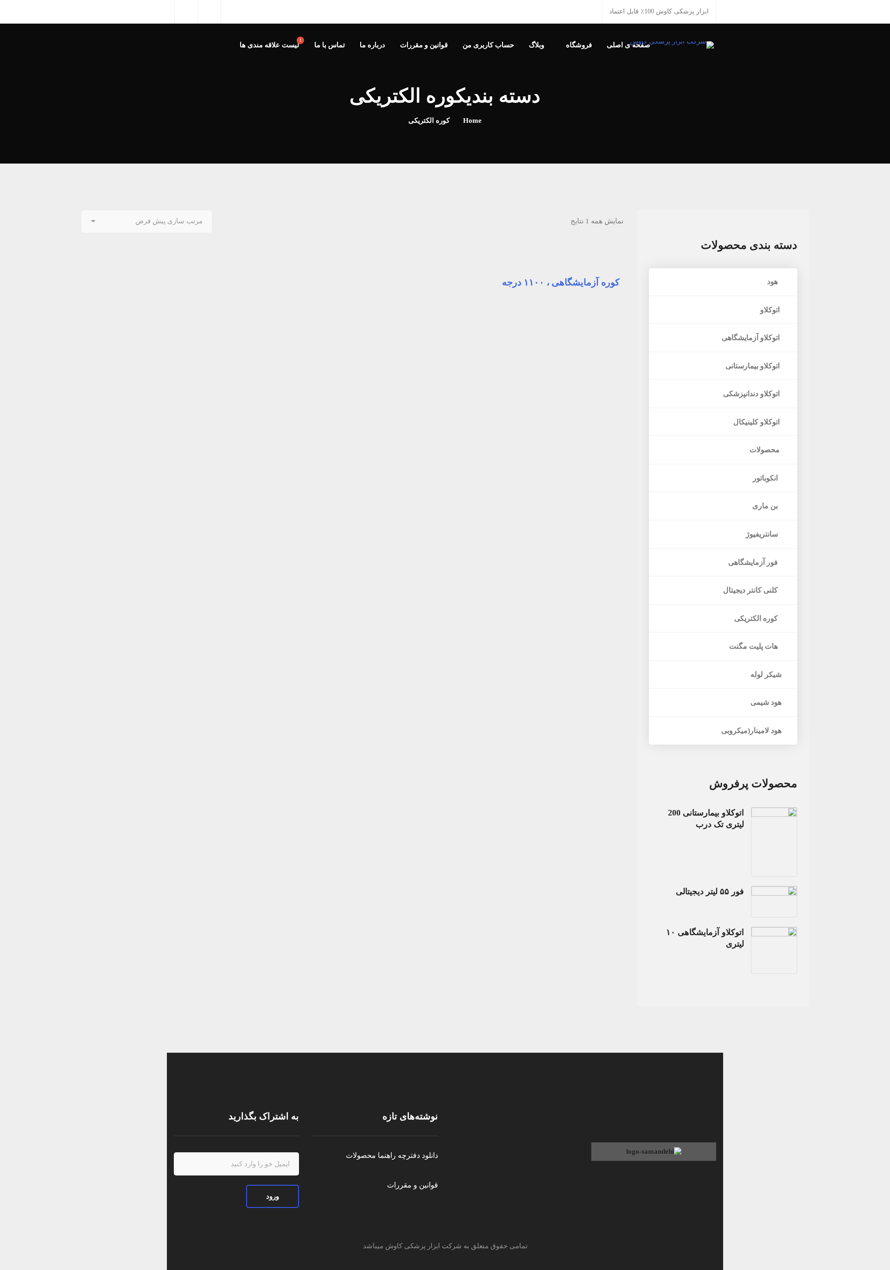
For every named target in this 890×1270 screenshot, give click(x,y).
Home (472, 120)
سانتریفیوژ (764, 534)
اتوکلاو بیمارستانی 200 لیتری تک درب (706, 818)
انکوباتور (767, 478)
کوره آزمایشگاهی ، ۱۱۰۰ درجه (561, 282)
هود (774, 281)
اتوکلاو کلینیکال (757, 422)
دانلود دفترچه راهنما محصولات (392, 1155)
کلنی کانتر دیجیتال (752, 590)
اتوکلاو (771, 310)
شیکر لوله (766, 674)
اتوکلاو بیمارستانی (753, 366)
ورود (272, 1196)
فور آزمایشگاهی (755, 562)
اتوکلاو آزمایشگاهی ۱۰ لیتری (705, 938)
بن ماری (767, 506)
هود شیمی (766, 702)
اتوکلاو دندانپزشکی (752, 394)
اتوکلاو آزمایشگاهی (752, 337)
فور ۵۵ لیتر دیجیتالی (710, 891)
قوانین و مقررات (412, 1185)
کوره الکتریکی (758, 618)
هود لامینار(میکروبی (751, 730)
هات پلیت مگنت (755, 646)
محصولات (766, 450)
